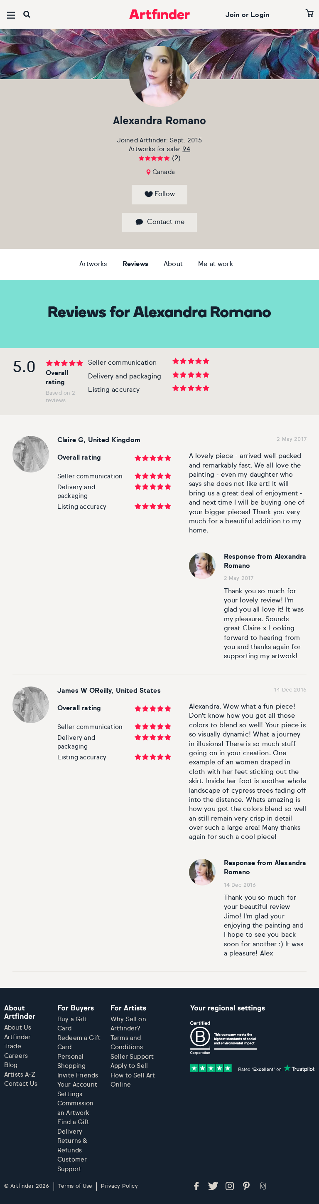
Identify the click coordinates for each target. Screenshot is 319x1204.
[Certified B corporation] (223, 1038)
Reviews (135, 264)
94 (186, 149)
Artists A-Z (19, 1075)
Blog (11, 1065)
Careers (16, 1056)
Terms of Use (75, 1186)
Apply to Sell (129, 1066)
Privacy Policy (119, 1186)
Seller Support (132, 1057)
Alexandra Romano (159, 121)
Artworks (93, 264)
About (173, 264)
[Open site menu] (11, 15)
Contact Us (21, 1084)
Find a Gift (73, 1122)
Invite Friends (77, 1075)
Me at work (215, 264)
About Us (17, 1028)
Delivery (69, 1132)
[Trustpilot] (252, 1068)
